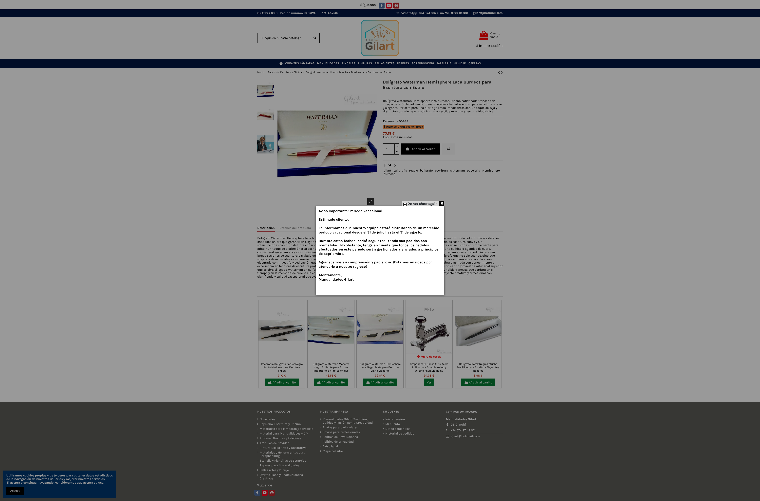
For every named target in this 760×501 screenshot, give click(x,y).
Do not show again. (423, 204)
